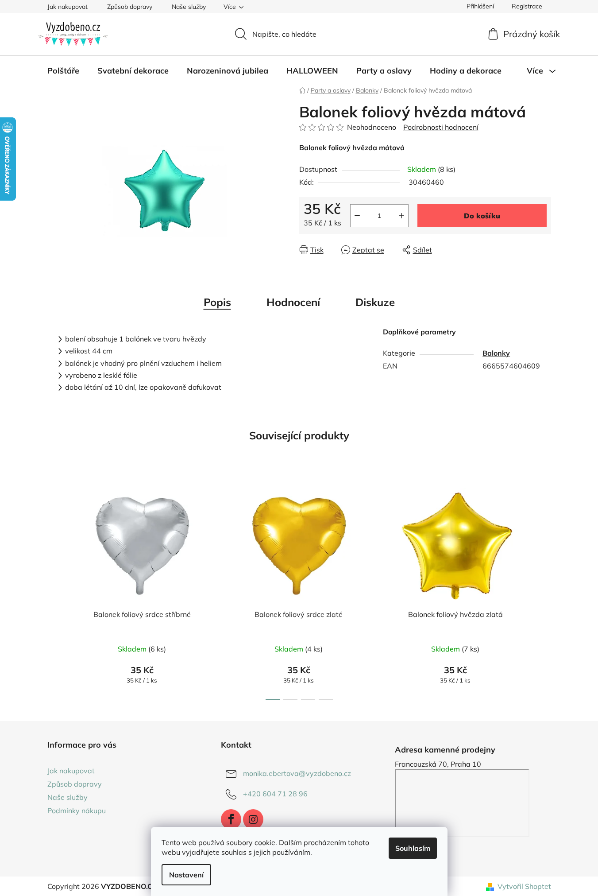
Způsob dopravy (129, 7)
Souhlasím (412, 848)
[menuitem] (63, 71)
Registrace (527, 6)
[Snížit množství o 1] (357, 216)
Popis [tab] (217, 302)
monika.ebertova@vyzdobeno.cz (297, 773)
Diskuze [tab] (375, 302)
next (544, 591)
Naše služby (189, 7)
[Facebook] (231, 819)
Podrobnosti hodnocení (440, 127)
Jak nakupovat (67, 7)
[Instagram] (253, 819)
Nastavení (186, 874)
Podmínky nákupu (76, 810)
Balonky (496, 353)
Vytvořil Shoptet (524, 886)
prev (54, 591)
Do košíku (482, 215)
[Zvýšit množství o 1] (401, 216)
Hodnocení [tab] (293, 302)
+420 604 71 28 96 (275, 793)
